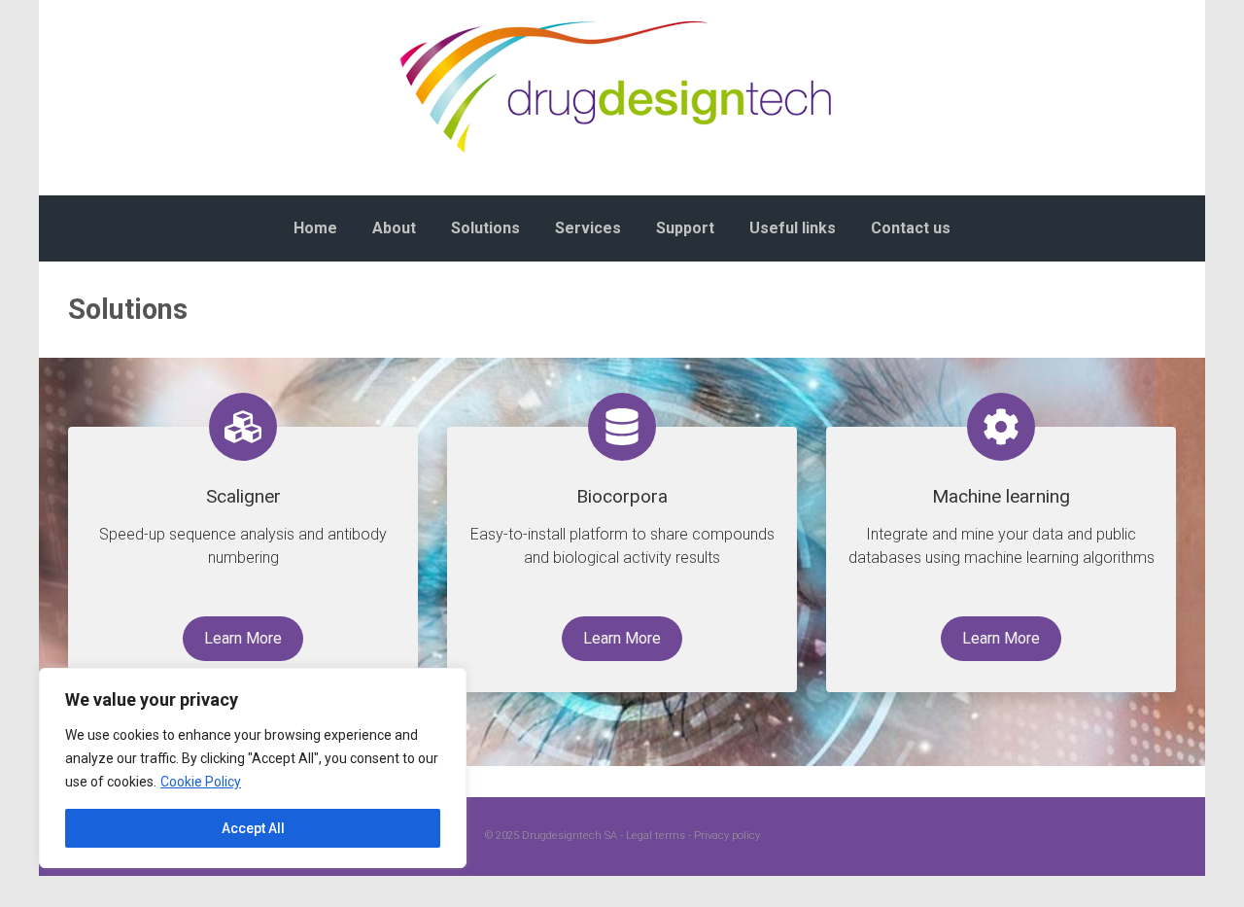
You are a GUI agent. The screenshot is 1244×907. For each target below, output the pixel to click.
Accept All (253, 828)
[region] (252, 768)
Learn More (243, 638)
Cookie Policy (200, 781)
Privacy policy (727, 835)
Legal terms (655, 835)
